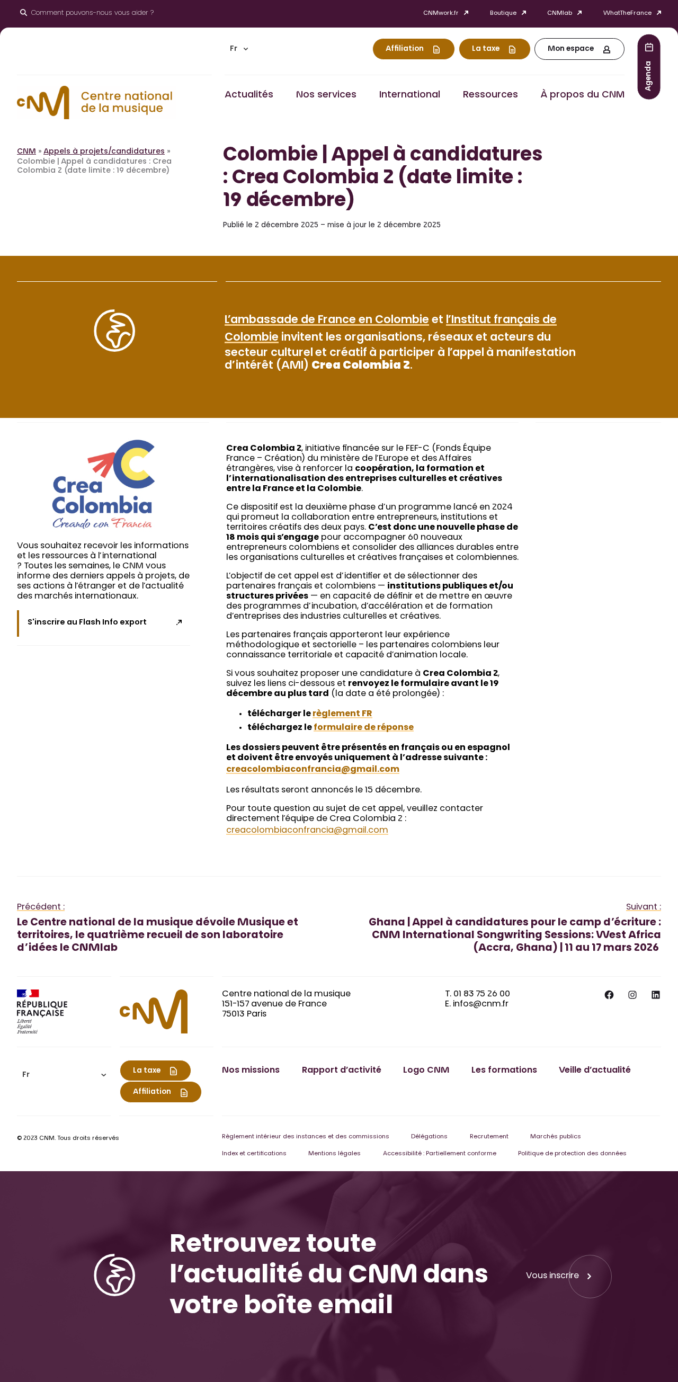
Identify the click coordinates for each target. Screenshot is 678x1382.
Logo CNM (426, 1070)
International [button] (409, 95)
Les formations (504, 1070)
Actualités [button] (249, 95)
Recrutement (489, 1137)
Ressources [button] (490, 95)
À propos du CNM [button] (582, 95)
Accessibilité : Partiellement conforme (439, 1154)
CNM (26, 152)
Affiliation (405, 49)
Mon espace (571, 49)
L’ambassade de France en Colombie (327, 320)
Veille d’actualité (595, 1070)
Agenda (649, 75)
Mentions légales (334, 1154)
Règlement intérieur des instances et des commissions (305, 1137)
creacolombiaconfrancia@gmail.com (312, 769)
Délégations (429, 1137)
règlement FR (342, 714)
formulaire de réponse (364, 728)
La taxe (485, 49)
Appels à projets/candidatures (104, 152)
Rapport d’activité (341, 1070)
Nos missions (251, 1070)
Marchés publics (555, 1137)
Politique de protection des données (572, 1154)
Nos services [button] (326, 95)
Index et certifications (254, 1154)
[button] (239, 49)
